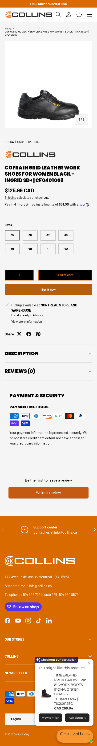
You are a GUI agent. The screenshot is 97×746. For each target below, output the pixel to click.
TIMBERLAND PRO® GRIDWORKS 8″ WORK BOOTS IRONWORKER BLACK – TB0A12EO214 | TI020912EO (70, 689)
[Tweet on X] (19, 334)
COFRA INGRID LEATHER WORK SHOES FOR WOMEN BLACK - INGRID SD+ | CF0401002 (47, 33)
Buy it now (48, 289)
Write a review (48, 492)
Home (8, 28)
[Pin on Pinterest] (38, 334)
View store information (26, 321)
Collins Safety (21, 734)
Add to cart (65, 275)
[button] (79, 14)
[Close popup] (89, 663)
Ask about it (77, 717)
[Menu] (89, 14)
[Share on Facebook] (28, 334)
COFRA (9, 142)
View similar (50, 717)
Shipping (10, 197)
